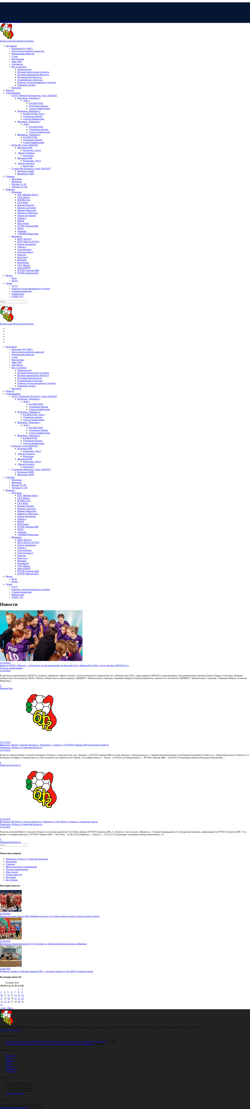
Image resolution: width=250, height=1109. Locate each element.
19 (8, 998)
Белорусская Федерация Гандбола (16, 41)
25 (5, 1001)
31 (1, 1005)
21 (15, 998)
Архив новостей (14, 874)
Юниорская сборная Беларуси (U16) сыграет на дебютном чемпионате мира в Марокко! (49, 1044)
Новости (10, 1061)
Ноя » (10, 1008)
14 (15, 995)
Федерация (11, 861)
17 (1, 998)
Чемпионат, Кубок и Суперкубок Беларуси (27, 859)
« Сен (3, 1008)
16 (22, 995)
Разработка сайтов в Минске (14, 1107)
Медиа (9, 1058)
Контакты (10, 1071)
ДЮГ (8, 1063)
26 (8, 1001)
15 (19, 995)
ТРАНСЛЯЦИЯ (11, 21)
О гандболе (11, 1069)
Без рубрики (12, 880)
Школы (9, 1066)
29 (19, 1001)
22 (19, 998)
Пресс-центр (12, 872)
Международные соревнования (21, 867)
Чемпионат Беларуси (10, 765)
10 (1, 995)
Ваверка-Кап (6, 688)
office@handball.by (15, 1093)
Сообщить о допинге (10, 1030)
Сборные (10, 864)
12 (8, 995)
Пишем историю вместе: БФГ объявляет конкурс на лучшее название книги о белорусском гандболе (55, 1041)
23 (22, 998)
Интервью (11, 877)
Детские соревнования (17, 869)
